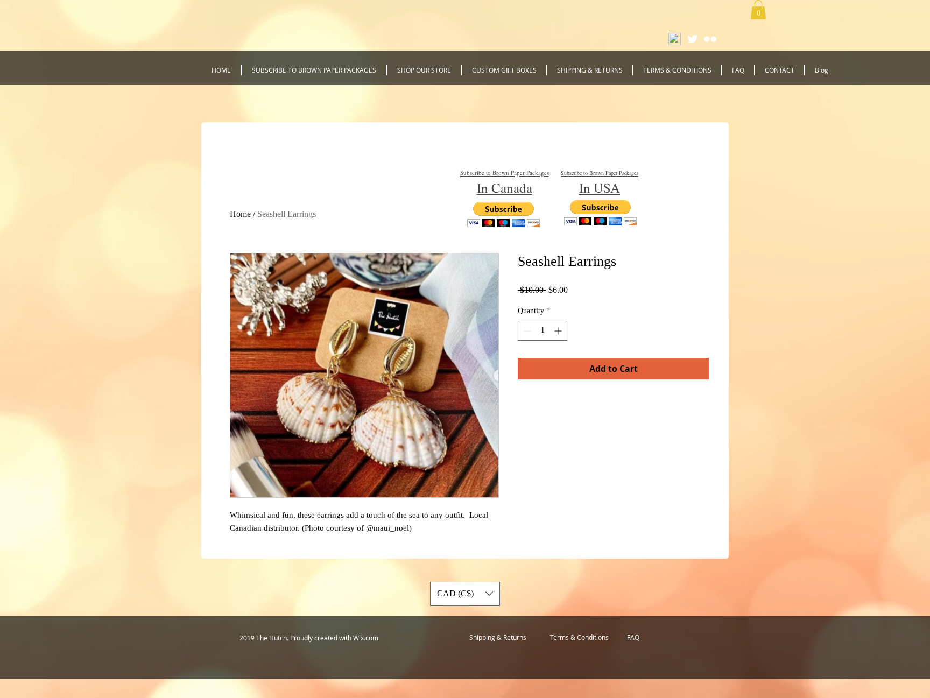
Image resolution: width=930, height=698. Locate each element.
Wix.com (365, 637)
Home (240, 213)
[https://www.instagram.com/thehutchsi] (710, 39)
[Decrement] (526, 330)
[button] (758, 9)
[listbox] (465, 594)
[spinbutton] (542, 330)
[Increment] (559, 330)
